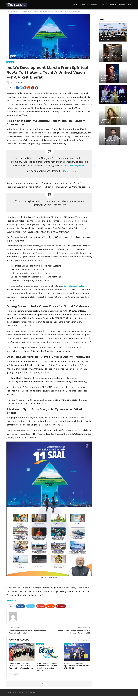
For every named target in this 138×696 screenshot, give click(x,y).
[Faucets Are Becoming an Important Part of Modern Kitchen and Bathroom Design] (112, 53)
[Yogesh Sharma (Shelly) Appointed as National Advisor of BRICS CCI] (77, 652)
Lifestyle (84, 5)
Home (75, 5)
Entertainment (125, 5)
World (103, 5)
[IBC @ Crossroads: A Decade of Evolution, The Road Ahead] (112, 32)
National (112, 5)
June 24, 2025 (69, 170)
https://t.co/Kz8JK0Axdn (73, 165)
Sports (94, 5)
